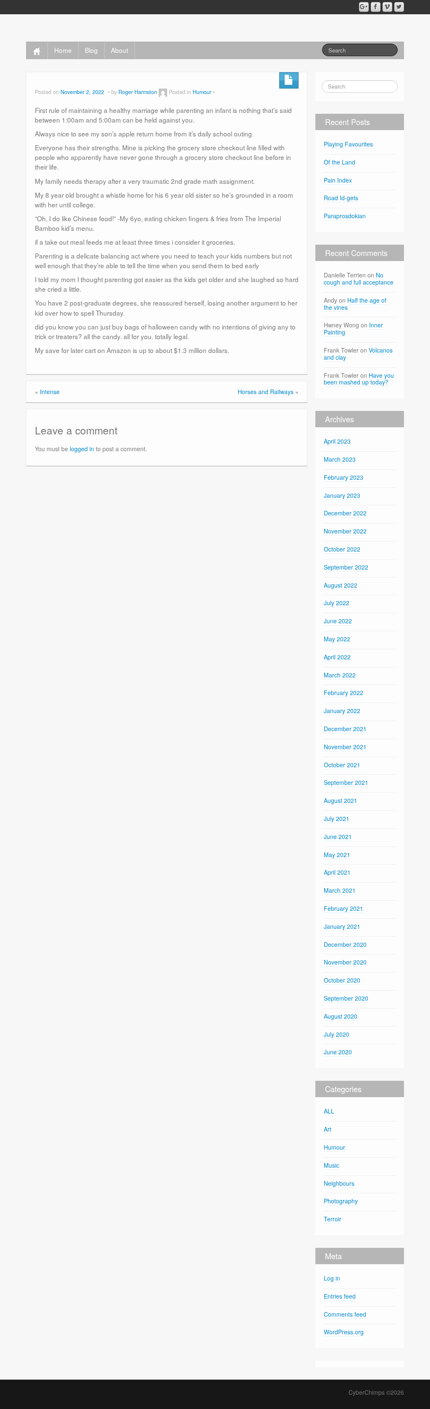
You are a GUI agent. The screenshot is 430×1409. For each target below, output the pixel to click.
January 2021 (342, 926)
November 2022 (345, 531)
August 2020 (340, 1016)
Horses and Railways (266, 391)
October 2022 (342, 549)
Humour (202, 92)
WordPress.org (344, 1332)
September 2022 (346, 567)
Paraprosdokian (345, 216)
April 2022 (337, 657)
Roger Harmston (137, 92)
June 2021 (338, 836)
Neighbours (339, 1183)
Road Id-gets (341, 197)
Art (327, 1129)
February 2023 (343, 477)
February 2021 (343, 908)
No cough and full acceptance (358, 278)
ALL (329, 1111)
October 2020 (342, 980)
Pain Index (338, 180)
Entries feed (340, 1296)
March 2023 (340, 459)
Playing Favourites (348, 144)
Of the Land (339, 162)
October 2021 (342, 765)
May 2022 (337, 639)
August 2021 (340, 800)
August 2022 (340, 585)
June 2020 (338, 1052)
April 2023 (337, 441)
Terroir (332, 1219)
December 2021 (345, 728)
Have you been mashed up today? (359, 379)
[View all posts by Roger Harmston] (163, 92)
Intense (50, 391)
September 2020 (346, 998)
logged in (82, 448)
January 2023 (342, 495)
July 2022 (336, 603)
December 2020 (345, 944)
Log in (332, 1278)
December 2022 (345, 513)
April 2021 (337, 872)
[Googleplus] (364, 7)
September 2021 (346, 782)
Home (63, 50)
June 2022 (338, 621)
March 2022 (340, 675)
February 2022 (343, 692)
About (119, 50)
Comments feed (345, 1314)
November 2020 (345, 962)
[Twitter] (399, 7)
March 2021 (340, 890)
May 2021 (337, 854)
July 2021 (336, 818)
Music (331, 1165)
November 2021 (345, 746)
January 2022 (342, 710)
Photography (341, 1201)
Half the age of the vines (355, 303)
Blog (91, 50)
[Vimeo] (387, 7)
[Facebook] (375, 7)
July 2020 (336, 1034)
